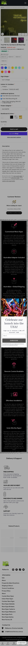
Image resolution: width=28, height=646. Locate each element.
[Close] (25, 317)
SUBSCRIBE (14, 340)
